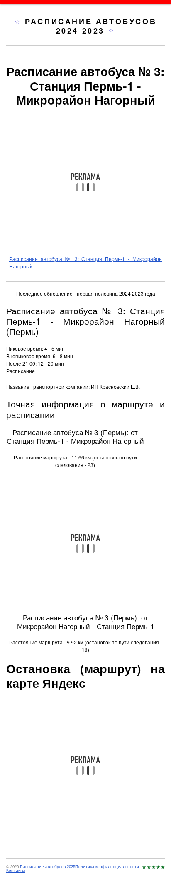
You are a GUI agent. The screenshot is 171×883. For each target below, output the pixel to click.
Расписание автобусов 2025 (47, 866)
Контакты (15, 870)
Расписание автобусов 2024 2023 (90, 26)
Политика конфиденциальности (107, 866)
